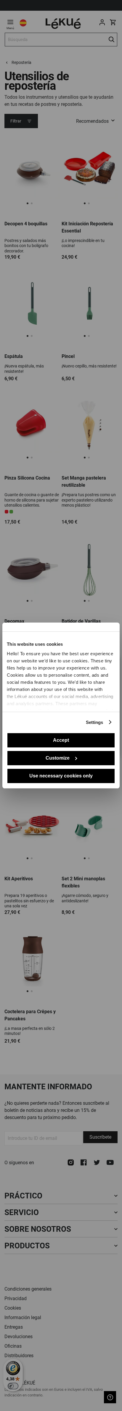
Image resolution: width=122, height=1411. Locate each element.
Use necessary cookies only (61, 775)
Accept (61, 740)
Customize (58, 758)
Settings (94, 722)
